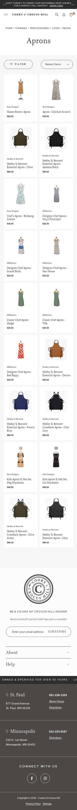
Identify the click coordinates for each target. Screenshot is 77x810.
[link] (38, 589)
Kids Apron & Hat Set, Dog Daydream (19, 481)
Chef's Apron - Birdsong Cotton (20, 217)
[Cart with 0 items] (70, 14)
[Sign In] (64, 14)
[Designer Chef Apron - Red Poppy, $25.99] (21, 349)
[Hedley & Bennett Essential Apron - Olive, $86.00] (21, 138)
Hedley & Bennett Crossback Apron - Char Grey (55, 427)
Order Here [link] (56, 6)
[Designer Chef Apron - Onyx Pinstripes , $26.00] (56, 194)
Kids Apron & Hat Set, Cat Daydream (54, 481)
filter (20, 64)
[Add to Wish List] (34, 78)
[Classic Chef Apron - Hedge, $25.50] (21, 298)
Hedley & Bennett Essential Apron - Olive (20, 165)
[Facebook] (32, 778)
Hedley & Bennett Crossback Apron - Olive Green (20, 535)
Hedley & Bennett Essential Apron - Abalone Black (52, 164)
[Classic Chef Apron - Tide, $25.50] (56, 298)
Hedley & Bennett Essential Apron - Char (55, 536)
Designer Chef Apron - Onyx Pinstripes (55, 217)
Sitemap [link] (47, 803)
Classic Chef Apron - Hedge (18, 321)
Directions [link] (55, 707)
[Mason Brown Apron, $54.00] (21, 89)
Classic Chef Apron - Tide (53, 321)
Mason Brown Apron (18, 112)
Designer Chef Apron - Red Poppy (19, 373)
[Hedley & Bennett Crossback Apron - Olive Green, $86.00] (21, 509)
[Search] (56, 14)
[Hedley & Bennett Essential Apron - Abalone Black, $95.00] (56, 138)
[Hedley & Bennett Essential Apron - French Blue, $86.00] (21, 401)
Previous (5, 5)
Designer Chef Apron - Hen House (55, 269)
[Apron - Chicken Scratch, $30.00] (56, 89)
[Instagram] (45, 778)
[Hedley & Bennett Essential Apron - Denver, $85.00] (56, 349)
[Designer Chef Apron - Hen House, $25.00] (56, 246)
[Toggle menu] (6, 15)
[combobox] (57, 64)
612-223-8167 (58, 731)
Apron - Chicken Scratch (56, 112)
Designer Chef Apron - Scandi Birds (19, 269)
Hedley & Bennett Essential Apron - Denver (56, 373)
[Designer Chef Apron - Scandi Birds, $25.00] (21, 246)
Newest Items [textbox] (53, 64)
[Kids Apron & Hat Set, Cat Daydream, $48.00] (56, 457)
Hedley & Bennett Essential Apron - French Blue (21, 427)
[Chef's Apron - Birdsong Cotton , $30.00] (21, 194)
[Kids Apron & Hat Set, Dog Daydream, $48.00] (21, 457)
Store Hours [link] (56, 701)
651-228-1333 (58, 695)
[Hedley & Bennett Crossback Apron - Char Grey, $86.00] (56, 401)
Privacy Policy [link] (33, 803)
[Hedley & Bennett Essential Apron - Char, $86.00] (56, 509)
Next (72, 5)
